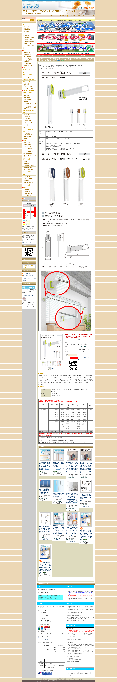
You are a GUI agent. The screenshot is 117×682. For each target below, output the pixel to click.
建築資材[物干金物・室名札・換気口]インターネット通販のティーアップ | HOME (58, 56)
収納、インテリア (27, 74)
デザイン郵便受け (28, 59)
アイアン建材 (26, 185)
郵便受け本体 (27, 61)
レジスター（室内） (29, 147)
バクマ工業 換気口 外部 (29, 266)
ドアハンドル (27, 77)
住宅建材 (25, 140)
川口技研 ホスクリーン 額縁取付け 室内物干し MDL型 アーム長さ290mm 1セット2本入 (45, 530)
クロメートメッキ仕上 (29, 193)
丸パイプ (26, 127)
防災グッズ (26, 131)
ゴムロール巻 (27, 176)
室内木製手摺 (27, 95)
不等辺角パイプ (27, 116)
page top (90, 578)
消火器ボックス (27, 136)
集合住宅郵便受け (28, 65)
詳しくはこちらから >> (43, 675)
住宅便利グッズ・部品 (28, 79)
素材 (24, 174)
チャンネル (26, 125)
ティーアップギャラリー (30, 270)
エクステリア (26, 81)
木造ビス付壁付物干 (29, 41)
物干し (80, 679)
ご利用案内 (72, 15)
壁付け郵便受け (27, 54)
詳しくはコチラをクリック (43, 639)
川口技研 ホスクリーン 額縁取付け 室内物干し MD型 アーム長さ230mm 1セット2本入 (85, 497)
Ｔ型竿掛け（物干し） (29, 39)
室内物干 (25, 48)
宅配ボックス (26, 67)
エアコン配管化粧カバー (30, 151)
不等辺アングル (27, 120)
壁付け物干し (27, 29)
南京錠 (25, 138)
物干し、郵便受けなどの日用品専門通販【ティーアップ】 (50, 11)
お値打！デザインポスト (30, 52)
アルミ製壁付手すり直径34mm (30, 104)
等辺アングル (27, 118)
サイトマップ (90, 15)
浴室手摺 (26, 101)
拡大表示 (53, 368)
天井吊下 (26, 33)
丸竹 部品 (26, 84)
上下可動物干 (27, 31)
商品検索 (24, 18)
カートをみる (48, 15)
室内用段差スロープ (29, 99)
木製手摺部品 (27, 97)
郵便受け (74, 679)
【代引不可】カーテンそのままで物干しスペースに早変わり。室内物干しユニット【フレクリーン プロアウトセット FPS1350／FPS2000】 (72, 530)
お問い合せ (81, 15)
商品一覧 (25, 24)
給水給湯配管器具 (28, 153)
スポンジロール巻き (29, 178)
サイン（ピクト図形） (29, 169)
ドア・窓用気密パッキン (30, 182)
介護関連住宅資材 (27, 93)
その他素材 (26, 180)
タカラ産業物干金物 (29, 45)
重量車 (24, 187)
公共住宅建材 (26, 159)
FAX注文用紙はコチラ (27, 295)
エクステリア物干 (28, 43)
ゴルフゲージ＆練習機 (28, 90)
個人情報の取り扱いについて (47, 679)
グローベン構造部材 (29, 86)
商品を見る (86, 506)
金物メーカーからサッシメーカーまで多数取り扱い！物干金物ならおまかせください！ (66, 31)
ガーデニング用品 (27, 72)
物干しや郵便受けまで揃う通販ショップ (33, 13)
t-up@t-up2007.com (48, 594)
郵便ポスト (26, 50)
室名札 (25, 161)
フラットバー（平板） (29, 123)
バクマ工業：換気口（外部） (30, 156)
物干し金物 (26, 26)
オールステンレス (28, 195)
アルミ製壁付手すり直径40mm (30, 107)
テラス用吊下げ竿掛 (29, 37)
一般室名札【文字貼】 (29, 165)
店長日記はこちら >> (27, 242)
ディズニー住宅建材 (29, 88)
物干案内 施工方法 (28, 273)
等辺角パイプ (27, 114)
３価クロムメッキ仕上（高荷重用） (29, 190)
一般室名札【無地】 (29, 167)
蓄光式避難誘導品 (28, 134)
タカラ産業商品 (27, 171)
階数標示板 (26, 163)
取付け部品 (26, 35)
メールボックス (27, 63)
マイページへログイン (60, 15)
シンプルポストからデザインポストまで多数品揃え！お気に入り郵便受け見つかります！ (66, 42)
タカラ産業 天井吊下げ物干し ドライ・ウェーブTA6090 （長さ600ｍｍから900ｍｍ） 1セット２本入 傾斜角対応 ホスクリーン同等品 (86, 535)
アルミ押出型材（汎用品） (28, 111)
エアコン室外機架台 (29, 149)
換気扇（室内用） (28, 144)
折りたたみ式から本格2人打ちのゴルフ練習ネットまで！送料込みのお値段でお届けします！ (66, 53)
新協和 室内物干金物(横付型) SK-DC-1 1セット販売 (58, 495)
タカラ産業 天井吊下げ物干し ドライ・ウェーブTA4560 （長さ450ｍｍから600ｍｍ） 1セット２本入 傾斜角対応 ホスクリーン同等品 (45, 567)
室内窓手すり (26, 70)
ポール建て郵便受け (29, 57)
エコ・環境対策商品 (28, 129)
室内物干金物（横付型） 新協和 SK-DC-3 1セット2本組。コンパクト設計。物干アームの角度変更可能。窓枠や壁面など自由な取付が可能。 (72, 498)
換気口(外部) (27, 142)
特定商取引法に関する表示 (63, 679)
